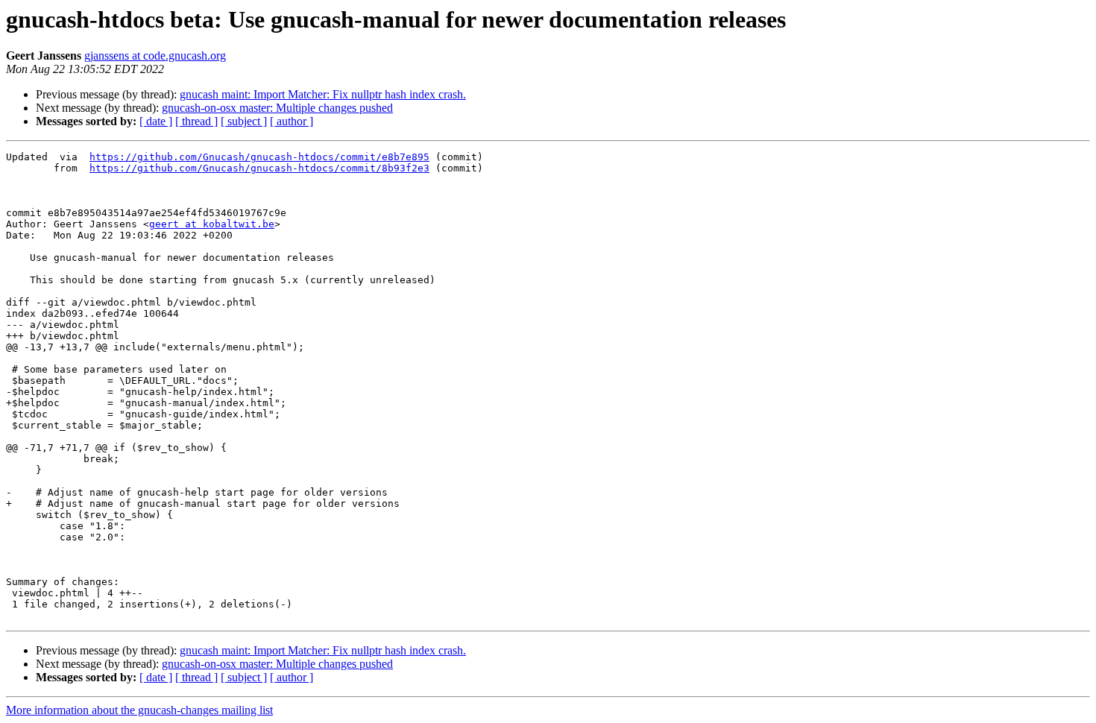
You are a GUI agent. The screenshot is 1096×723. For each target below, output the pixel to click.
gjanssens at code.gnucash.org (155, 55)
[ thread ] (196, 121)
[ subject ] (244, 121)
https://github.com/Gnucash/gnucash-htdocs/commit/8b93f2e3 (259, 168)
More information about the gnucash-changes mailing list (139, 710)
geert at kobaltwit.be (211, 224)
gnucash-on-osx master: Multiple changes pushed (277, 107)
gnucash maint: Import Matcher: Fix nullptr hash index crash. (323, 94)
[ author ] (291, 121)
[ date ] (155, 121)
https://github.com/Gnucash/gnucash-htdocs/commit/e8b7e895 (259, 156)
